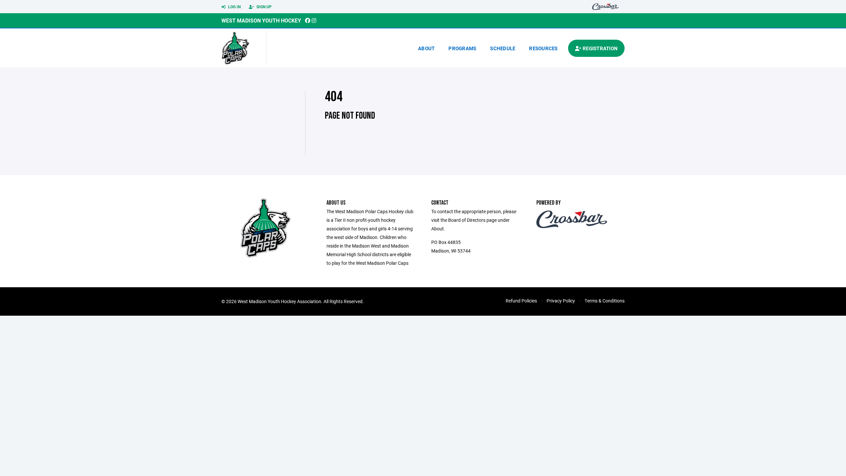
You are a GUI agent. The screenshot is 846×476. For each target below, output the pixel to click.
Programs (462, 48)
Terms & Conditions (605, 301)
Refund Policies (521, 301)
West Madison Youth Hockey (261, 20)
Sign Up (263, 6)
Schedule (502, 48)
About (426, 48)
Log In (234, 6)
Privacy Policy (561, 301)
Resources (543, 48)
